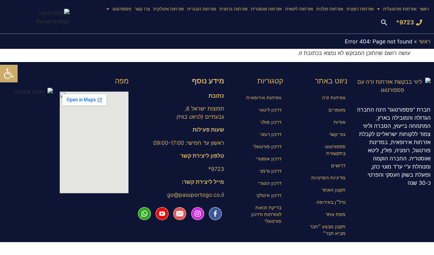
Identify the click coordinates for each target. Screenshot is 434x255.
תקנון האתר (334, 190)
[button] (387, 22)
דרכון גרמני (270, 171)
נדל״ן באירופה (331, 202)
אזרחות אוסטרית (266, 9)
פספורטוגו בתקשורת (335, 149)
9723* (216, 168)
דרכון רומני (270, 134)
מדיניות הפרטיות (328, 177)
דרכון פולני (270, 122)
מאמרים (337, 110)
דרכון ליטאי (270, 110)
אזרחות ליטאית (299, 9)
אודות (340, 122)
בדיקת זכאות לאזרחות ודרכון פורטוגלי (266, 214)
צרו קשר (142, 9)
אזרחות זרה (334, 97)
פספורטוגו (122, 9)
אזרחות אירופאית (263, 97)
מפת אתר (336, 214)
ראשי (424, 9)
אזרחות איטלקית (168, 9)
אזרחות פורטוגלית (399, 9)
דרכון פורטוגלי (267, 146)
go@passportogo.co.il (195, 194)
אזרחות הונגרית (201, 9)
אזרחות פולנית (329, 9)
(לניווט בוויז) (189, 116)
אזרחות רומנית (360, 9)
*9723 (405, 22)
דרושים (338, 165)
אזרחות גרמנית (233, 9)
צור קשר (337, 134)
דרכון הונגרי (269, 183)
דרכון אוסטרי (268, 158)
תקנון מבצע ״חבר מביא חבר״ (328, 229)
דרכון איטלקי (268, 195)
